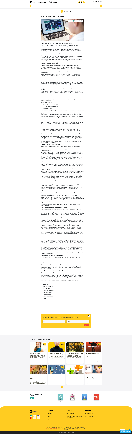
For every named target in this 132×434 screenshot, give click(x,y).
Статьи (49, 414)
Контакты (55, 6)
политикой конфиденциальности (64, 328)
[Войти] (101, 6)
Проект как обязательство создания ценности (75, 376)
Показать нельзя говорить (36, 353)
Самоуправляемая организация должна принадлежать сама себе (56, 354)
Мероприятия (37, 6)
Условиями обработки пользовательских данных (54, 428)
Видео (46, 6)
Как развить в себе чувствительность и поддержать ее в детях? (38, 377)
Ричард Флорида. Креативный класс (75, 353)
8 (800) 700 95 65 (97, 1)
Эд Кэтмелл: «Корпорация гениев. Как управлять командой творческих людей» (93, 355)
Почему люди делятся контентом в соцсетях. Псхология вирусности (56, 376)
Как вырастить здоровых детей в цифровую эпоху (93, 376)
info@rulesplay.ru (96, 2)
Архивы (50, 6)
